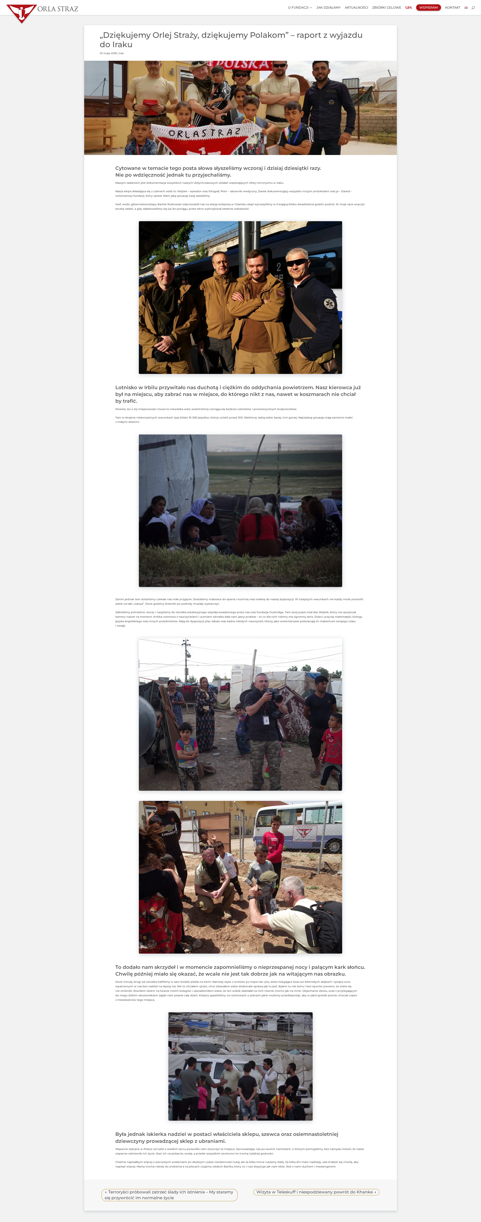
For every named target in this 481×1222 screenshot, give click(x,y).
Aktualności (356, 7)
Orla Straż (48, 7)
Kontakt (452, 7)
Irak (121, 53)
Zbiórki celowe (386, 7)
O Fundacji (298, 7)
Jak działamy (328, 7)
